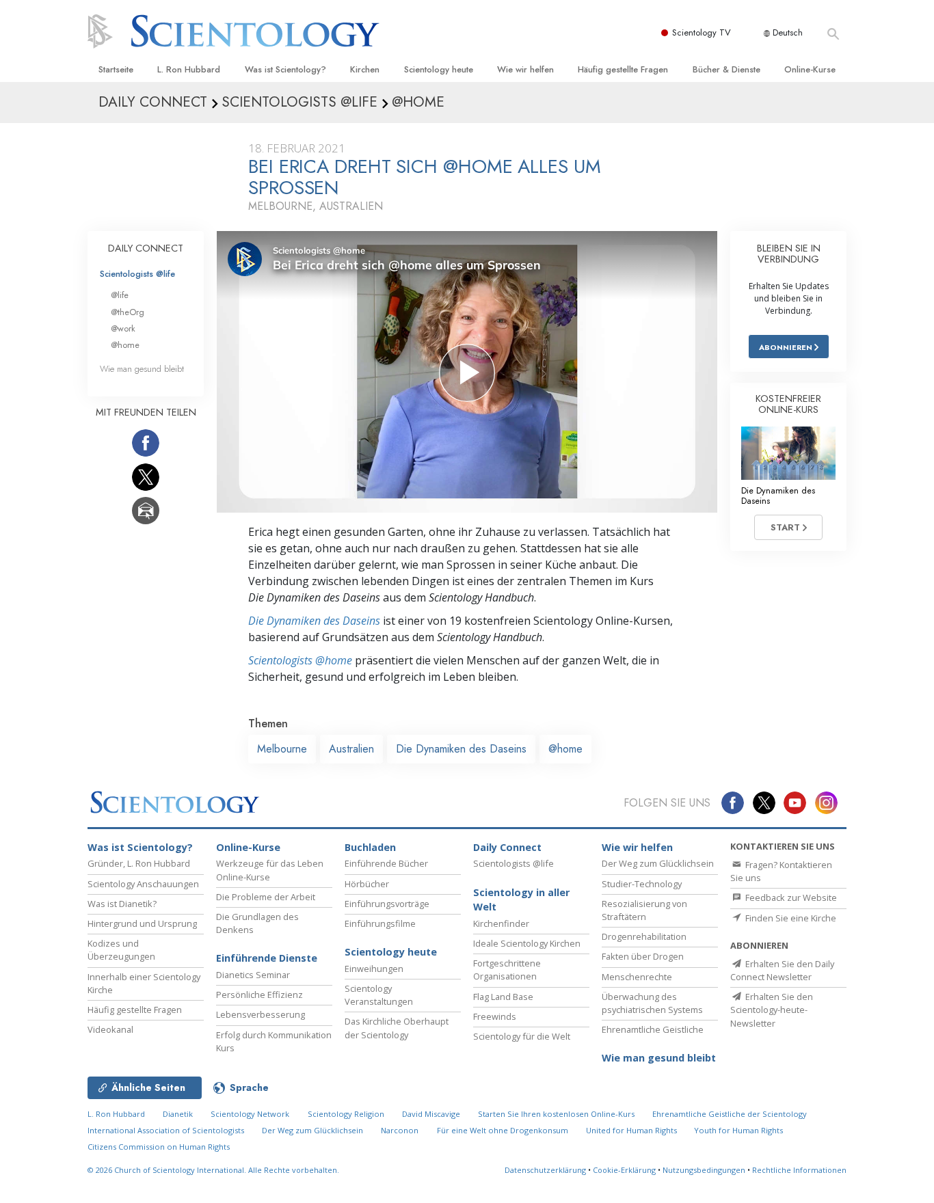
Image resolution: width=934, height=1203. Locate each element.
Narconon (399, 1130)
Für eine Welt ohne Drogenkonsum (502, 1130)
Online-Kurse (810, 69)
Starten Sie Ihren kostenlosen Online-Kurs (556, 1114)
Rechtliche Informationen (799, 1170)
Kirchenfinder (501, 923)
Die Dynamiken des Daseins (314, 620)
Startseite (115, 69)
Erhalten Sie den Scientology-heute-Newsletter (771, 1009)
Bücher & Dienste (726, 69)
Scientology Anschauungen (143, 884)
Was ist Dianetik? (122, 903)
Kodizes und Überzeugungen (121, 949)
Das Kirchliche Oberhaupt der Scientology (397, 1027)
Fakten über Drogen (643, 956)
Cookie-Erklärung (624, 1170)
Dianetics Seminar (253, 975)
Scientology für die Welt (521, 1036)
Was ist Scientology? (285, 69)
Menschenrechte (637, 977)
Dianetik (178, 1114)
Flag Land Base (503, 996)
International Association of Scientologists (166, 1130)
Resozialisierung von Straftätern (644, 910)
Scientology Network (250, 1114)
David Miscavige (431, 1114)
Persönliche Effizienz (259, 994)
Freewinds (494, 1016)
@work (123, 328)
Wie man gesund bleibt (142, 368)
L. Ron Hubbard (188, 69)
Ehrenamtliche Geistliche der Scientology (729, 1114)
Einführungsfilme (380, 923)
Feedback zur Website (790, 897)
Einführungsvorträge (387, 903)
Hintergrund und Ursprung (142, 923)
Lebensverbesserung (260, 1014)
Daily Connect (507, 847)
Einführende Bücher (386, 863)
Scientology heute (438, 69)
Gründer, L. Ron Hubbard (139, 863)
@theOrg (127, 312)
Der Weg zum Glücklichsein (658, 863)
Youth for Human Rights (738, 1130)
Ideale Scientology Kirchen (527, 943)
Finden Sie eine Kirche (789, 918)
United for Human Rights (632, 1130)
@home (565, 749)
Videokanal (110, 1029)
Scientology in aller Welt (521, 900)
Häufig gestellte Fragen (623, 69)
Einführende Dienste (266, 957)
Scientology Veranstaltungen (379, 995)
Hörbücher (367, 884)
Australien (351, 749)
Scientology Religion (346, 1114)
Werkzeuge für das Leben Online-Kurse (269, 869)
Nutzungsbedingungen (704, 1170)
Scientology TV (701, 32)
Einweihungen (374, 968)
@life (120, 294)
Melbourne (282, 749)
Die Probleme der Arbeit (265, 897)
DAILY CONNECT (145, 248)
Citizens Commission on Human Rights (159, 1146)
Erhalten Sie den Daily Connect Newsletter (782, 970)
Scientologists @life (137, 273)
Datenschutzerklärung (545, 1170)
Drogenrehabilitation (644, 936)
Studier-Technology (642, 884)
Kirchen (364, 69)
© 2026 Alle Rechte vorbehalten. (213, 1170)
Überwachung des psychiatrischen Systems (652, 1003)
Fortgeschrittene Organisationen (507, 969)
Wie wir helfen (525, 69)
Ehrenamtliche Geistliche (653, 1029)
